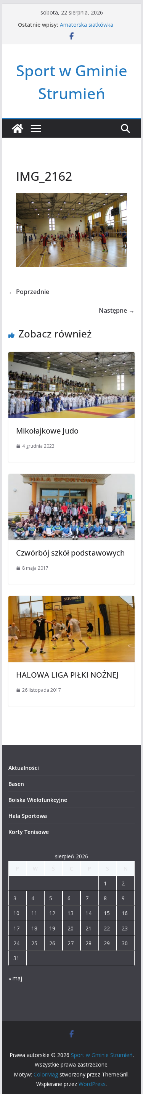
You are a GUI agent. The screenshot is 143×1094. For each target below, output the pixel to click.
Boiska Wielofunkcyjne (37, 799)
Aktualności (23, 767)
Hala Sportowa (27, 815)
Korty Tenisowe (28, 831)
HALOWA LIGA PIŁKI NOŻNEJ (67, 675)
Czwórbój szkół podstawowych (70, 553)
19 (52, 928)
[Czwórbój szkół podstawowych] (71, 479)
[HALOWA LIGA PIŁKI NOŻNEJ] (71, 601)
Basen (16, 783)
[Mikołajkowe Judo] (71, 357)
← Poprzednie (28, 292)
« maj (15, 978)
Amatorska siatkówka (86, 24)
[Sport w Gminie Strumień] (17, 128)
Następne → (117, 310)
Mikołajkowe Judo (47, 431)
